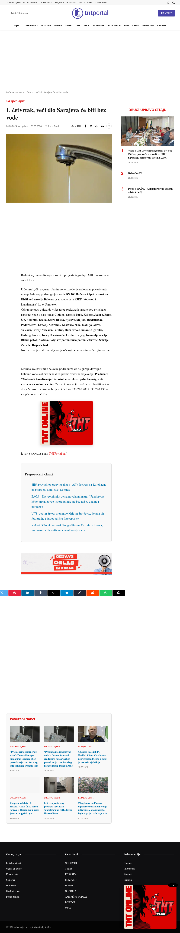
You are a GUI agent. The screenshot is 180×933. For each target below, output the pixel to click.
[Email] (9, 244)
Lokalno (30, 25)
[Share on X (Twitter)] (91, 126)
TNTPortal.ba (57, 453)
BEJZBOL (70, 902)
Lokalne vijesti (14, 2)
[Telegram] (9, 276)
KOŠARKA (71, 874)
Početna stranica (14, 92)
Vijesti (17, 25)
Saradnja (128, 879)
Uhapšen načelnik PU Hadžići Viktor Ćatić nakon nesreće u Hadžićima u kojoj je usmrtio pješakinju (92, 757)
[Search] (173, 2)
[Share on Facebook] (85, 126)
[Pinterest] (9, 236)
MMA (68, 907)
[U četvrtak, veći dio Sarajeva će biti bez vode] (59, 168)
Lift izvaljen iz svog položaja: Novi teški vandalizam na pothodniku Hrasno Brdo (58, 808)
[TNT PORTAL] (90, 13)
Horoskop (71, 2)
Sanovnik (99, 25)
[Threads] (9, 292)
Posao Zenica (101, 2)
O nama (127, 863)
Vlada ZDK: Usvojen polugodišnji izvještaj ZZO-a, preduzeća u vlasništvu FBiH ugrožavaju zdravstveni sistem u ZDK (150, 154)
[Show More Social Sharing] (109, 126)
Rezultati (148, 25)
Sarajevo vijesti (15, 101)
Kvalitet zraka (85, 2)
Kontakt (166, 13)
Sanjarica (59, 2)
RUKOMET (71, 879)
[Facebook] (9, 219)
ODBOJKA (70, 891)
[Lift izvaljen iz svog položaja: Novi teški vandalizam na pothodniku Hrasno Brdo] (59, 785)
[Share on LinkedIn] (102, 126)
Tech (86, 25)
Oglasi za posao (30, 2)
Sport (68, 25)
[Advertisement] (90, 60)
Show (135, 25)
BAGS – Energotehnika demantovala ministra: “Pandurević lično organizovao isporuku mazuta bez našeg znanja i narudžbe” (68, 501)
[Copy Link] (96, 126)
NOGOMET (71, 863)
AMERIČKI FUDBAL (76, 896)
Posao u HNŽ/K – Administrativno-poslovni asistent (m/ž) (150, 190)
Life (78, 25)
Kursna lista (46, 2)
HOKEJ (69, 885)
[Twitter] (9, 227)
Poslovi (46, 25)
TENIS (68, 868)
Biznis (58, 25)
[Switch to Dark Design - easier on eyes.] (168, 2)
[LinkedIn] (9, 260)
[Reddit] (9, 268)
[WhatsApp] (9, 284)
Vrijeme (161, 25)
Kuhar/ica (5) (135, 173)
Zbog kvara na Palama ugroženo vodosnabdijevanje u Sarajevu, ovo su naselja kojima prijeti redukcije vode (92, 808)
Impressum (129, 868)
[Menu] (6, 13)
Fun (126, 25)
